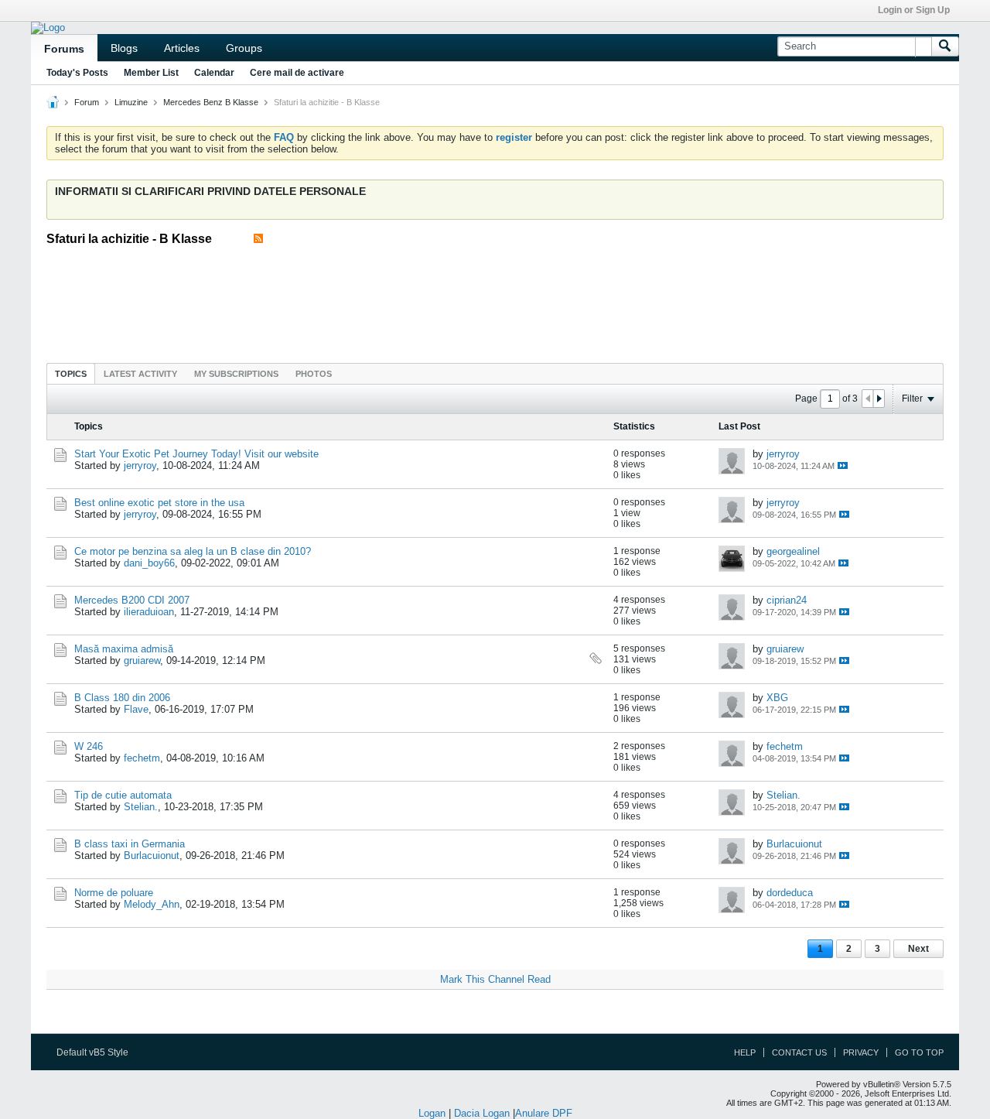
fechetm (142, 758)
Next (918, 948)
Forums (64, 49)
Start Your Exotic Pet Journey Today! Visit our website (196, 454)
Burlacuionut (151, 855)
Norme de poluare (113, 892)
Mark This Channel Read (495, 979)
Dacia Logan (482, 1113)
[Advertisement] (495, 299)
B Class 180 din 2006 (122, 697)
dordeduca (789, 892)
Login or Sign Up (914, 10)
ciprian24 (786, 600)
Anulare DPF (543, 1113)
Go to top (919, 1052)
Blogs (124, 48)
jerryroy (140, 465)
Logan (432, 1113)
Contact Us (799, 1052)
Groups (244, 48)
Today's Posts (77, 72)
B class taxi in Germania (129, 844)
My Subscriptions (236, 373)
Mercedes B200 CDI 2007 (131, 600)
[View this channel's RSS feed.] (258, 238)
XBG (777, 697)
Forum (86, 102)
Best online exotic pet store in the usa (159, 502)
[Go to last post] (843, 465)
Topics (71, 373)
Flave (136, 709)
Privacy (861, 1052)
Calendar (214, 72)
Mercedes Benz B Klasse (210, 102)
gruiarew (142, 660)
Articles (182, 48)
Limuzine (131, 102)
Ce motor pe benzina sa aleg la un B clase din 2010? (192, 551)
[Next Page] (878, 398)
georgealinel (793, 551)
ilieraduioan (149, 612)
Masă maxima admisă (123, 649)
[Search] (945, 46)
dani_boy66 (149, 563)
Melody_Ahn (151, 904)
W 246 (88, 746)
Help (745, 1052)
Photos (313, 373)
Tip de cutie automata (123, 795)
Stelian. (141, 807)
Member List (151, 72)
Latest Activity (140, 373)
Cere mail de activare (297, 72)
